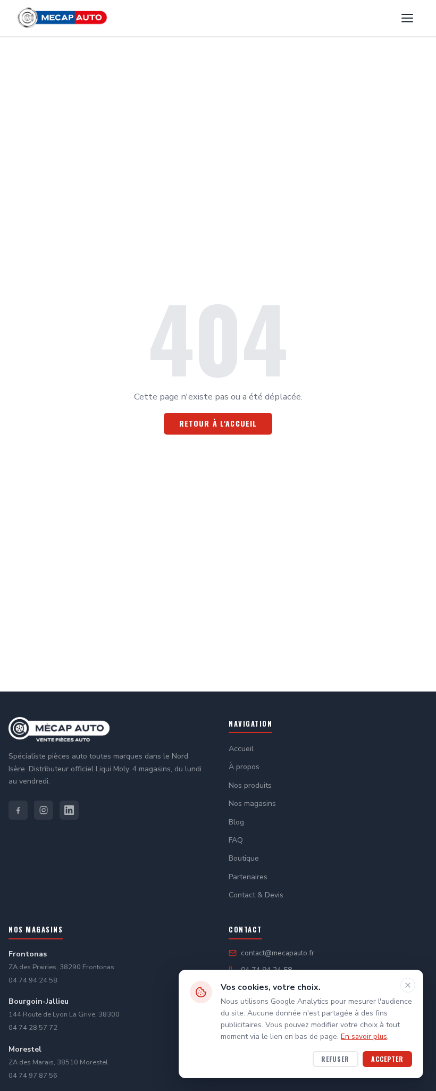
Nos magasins (252, 803)
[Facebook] (18, 810)
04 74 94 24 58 (33, 980)
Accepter (387, 1058)
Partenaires (248, 877)
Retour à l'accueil (218, 423)
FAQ (236, 840)
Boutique (244, 858)
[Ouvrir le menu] (407, 18)
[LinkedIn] (69, 810)
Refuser (335, 1058)
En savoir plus (364, 1036)
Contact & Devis (256, 895)
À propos (244, 767)
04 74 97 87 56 (33, 1075)
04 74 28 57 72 (33, 1027)
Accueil (241, 749)
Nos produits (250, 785)
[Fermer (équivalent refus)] (407, 985)
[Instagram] (43, 810)
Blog (236, 822)
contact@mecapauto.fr (277, 953)
